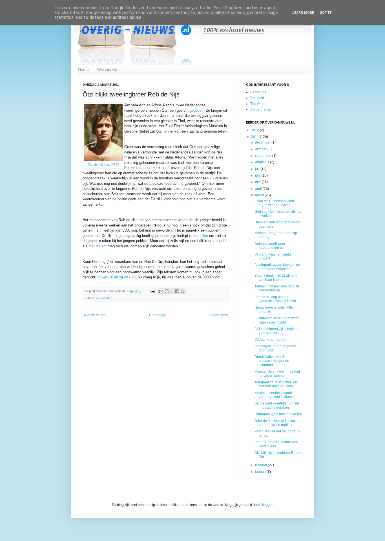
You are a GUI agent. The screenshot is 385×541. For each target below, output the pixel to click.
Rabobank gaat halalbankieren (278, 414)
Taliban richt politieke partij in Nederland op (277, 288)
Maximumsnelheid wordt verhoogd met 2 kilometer (276, 395)
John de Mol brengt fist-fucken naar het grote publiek (277, 423)
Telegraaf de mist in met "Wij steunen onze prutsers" (276, 384)
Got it (326, 13)
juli (257, 169)
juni (258, 175)
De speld (257, 98)
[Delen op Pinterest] (182, 291)
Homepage (157, 315)
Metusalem (97, 246)
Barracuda (258, 92)
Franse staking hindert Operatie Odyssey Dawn (275, 299)
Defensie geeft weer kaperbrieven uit (270, 246)
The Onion (258, 104)
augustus (262, 162)
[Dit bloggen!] (166, 291)
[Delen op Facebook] (177, 291)
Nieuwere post (95, 315)
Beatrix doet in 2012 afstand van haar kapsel (276, 278)
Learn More (303, 13)
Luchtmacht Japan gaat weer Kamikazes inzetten (277, 320)
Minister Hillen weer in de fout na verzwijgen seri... (277, 373)
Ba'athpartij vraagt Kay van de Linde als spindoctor (277, 267)
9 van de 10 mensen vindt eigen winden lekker (274, 203)
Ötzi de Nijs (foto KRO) (103, 164)
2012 (255, 130)
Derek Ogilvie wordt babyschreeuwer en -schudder (273, 361)
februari (261, 465)
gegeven (196, 110)
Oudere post (218, 315)
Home (83, 69)
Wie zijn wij (107, 69)
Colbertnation (260, 109)
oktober (261, 149)
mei (258, 182)
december (263, 142)
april (259, 189)
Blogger (267, 505)
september (263, 156)
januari (261, 472)
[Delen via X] (172, 291)
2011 (255, 137)
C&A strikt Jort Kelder (271, 340)
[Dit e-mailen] (161, 291)
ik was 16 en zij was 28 (117, 277)
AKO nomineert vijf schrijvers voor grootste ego (276, 331)
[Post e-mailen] (152, 291)
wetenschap (104, 298)
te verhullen (198, 236)
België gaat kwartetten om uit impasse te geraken (277, 405)
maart (260, 195)
